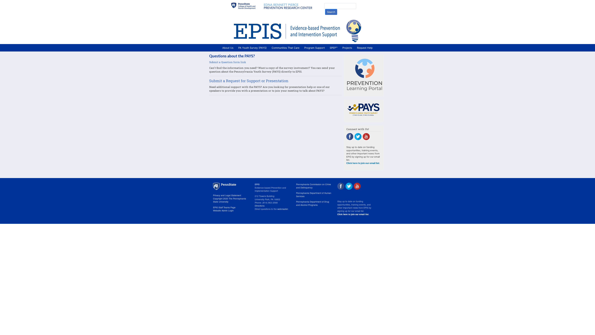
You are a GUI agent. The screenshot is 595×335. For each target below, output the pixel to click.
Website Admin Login (223, 210)
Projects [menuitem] (347, 47)
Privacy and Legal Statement (227, 195)
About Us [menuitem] (227, 47)
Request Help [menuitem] (365, 47)
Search (331, 11)
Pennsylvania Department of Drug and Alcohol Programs (312, 203)
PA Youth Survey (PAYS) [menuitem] (252, 47)
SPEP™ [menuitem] (333, 47)
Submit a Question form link (227, 62)
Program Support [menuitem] (314, 47)
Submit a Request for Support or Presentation (248, 80)
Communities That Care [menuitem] (285, 47)
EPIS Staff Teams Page (224, 207)
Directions (259, 205)
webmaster (282, 208)
